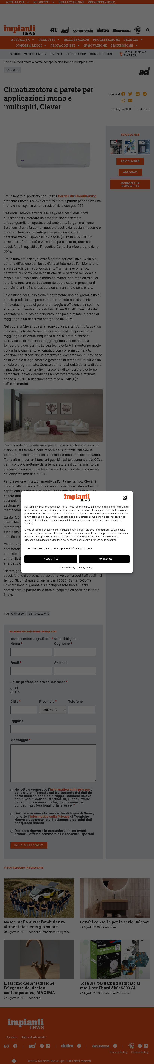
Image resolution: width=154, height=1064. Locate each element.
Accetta (51, 559)
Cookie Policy (67, 567)
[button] (125, 498)
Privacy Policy (84, 567)
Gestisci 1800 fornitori (40, 548)
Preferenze (104, 559)
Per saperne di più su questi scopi (73, 548)
